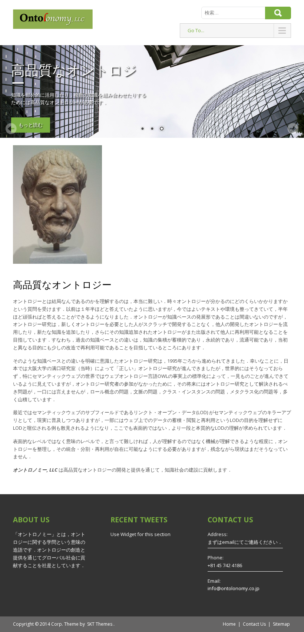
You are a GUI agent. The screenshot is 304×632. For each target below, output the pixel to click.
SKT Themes (99, 624)
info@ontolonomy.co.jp (234, 588)
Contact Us (254, 624)
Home (229, 624)
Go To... (196, 30)
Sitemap (281, 624)
